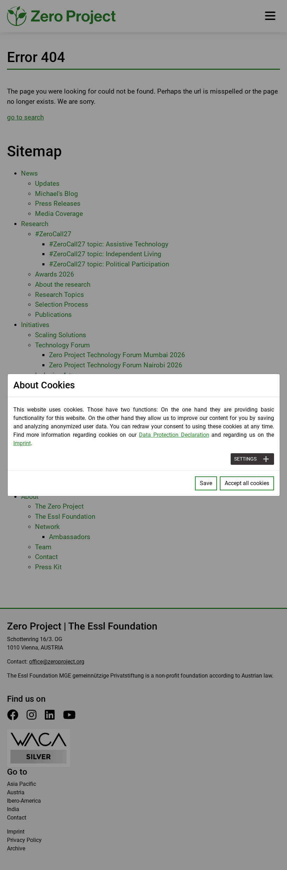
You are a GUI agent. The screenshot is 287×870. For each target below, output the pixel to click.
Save (206, 483)
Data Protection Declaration (174, 434)
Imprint (22, 443)
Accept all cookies (247, 483)
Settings (245, 459)
